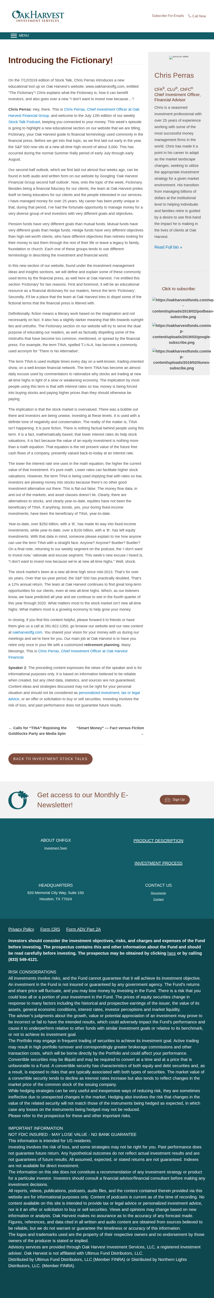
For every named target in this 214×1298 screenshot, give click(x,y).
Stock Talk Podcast (24, 122)
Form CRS (50, 929)
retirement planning (101, 645)
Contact (158, 899)
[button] (50, 759)
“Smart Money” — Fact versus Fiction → (110, 731)
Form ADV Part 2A (83, 929)
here (171, 953)
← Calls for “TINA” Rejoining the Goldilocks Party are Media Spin (37, 731)
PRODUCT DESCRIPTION (158, 840)
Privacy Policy (21, 929)
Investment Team (55, 848)
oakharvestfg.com (27, 632)
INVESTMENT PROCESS (158, 863)
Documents (158, 893)
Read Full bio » (168, 247)
